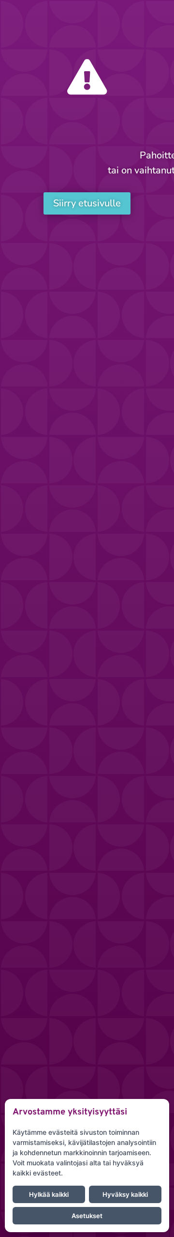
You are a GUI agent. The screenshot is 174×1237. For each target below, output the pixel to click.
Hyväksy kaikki (125, 1194)
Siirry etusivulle (87, 203)
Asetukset (87, 1216)
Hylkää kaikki (49, 1194)
